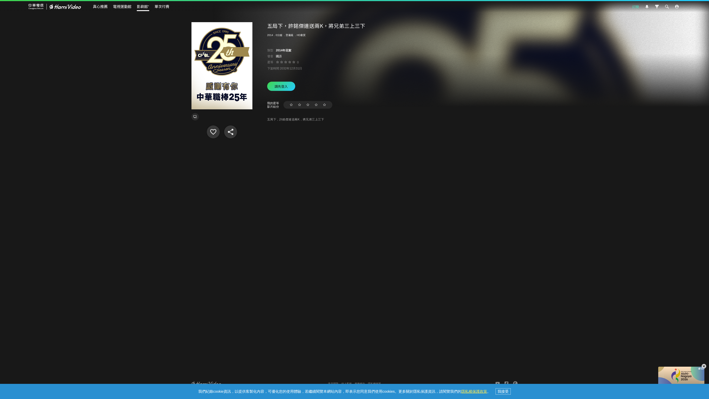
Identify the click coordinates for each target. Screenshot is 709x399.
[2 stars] (299, 105)
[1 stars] (291, 105)
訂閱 (635, 6)
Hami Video (54, 6)
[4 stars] (316, 105)
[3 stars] (308, 105)
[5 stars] (324, 105)
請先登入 (281, 86)
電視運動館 (122, 6)
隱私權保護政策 (474, 391)
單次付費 (162, 6)
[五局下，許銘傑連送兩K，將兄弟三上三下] (213, 131)
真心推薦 (100, 6)
